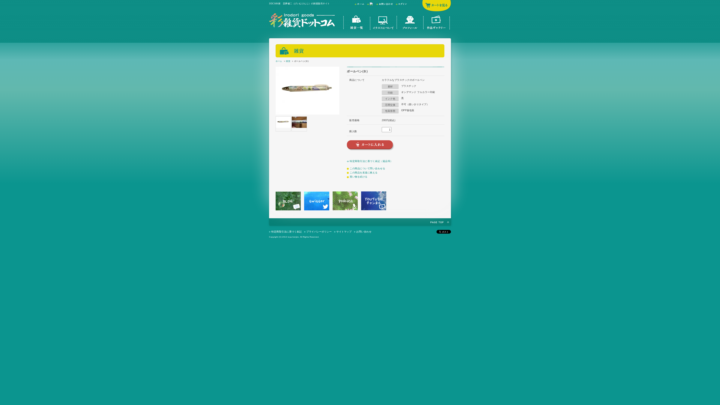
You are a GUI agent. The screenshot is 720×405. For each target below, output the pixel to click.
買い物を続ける (359, 176)
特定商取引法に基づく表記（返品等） (371, 161)
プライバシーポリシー (319, 231)
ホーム (279, 61)
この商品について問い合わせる (367, 168)
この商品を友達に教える (364, 172)
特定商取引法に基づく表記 (286, 231)
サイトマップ (344, 231)
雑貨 (288, 61)
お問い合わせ (363, 231)
